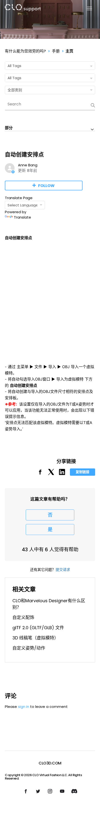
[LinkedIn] (62, 473)
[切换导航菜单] (86, 8)
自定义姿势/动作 (28, 648)
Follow (46, 185)
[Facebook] (40, 473)
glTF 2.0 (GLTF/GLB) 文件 (38, 628)
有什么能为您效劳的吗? (25, 51)
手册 (56, 51)
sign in (23, 706)
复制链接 (82, 471)
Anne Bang (27, 165)
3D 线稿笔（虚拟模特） (35, 638)
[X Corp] (51, 473)
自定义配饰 (23, 617)
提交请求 (63, 569)
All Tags (14, 65)
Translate (22, 217)
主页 (69, 51)
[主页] (23, 8)
